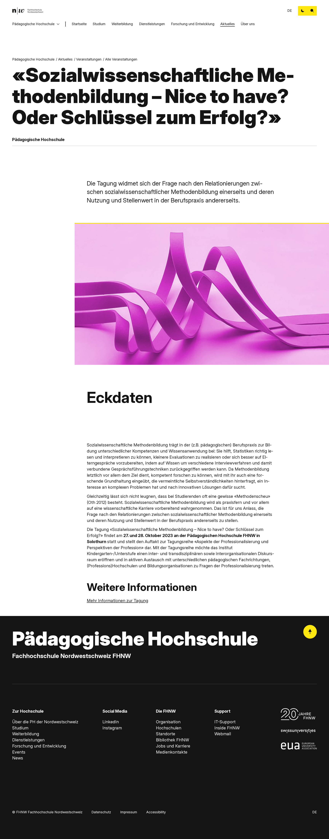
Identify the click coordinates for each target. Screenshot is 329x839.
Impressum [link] (128, 812)
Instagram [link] (112, 727)
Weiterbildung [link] (25, 733)
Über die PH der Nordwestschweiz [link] (45, 721)
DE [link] (289, 11)
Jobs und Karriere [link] (173, 745)
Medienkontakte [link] (171, 752)
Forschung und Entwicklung (192, 24)
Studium (99, 24)
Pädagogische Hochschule (33, 24)
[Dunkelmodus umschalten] (302, 11)
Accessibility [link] (156, 812)
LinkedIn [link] (110, 721)
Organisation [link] (168, 721)
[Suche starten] (312, 11)
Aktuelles (227, 24)
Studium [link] (20, 727)
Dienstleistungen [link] (28, 739)
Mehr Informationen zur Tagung (117, 600)
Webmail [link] (222, 733)
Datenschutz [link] (101, 812)
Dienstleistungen (152, 24)
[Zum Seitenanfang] (310, 632)
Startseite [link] (79, 24)
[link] (27, 10)
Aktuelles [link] (65, 59)
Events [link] (18, 752)
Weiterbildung (122, 24)
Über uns (248, 24)
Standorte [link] (165, 733)
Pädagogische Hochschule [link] (33, 59)
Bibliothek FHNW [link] (172, 739)
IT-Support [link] (225, 721)
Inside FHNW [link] (227, 727)
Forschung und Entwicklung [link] (39, 745)
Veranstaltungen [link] (88, 59)
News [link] (17, 757)
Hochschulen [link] (168, 727)
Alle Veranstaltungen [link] (121, 59)
